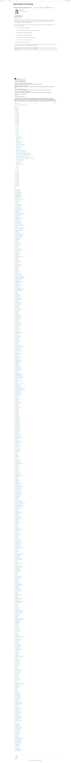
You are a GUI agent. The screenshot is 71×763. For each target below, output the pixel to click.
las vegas (16, 699)
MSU (16, 257)
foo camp (16, 310)
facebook (16, 548)
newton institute (17, 720)
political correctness (18, 225)
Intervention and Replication (21, 150)
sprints (16, 624)
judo (16, 525)
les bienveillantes (18, 703)
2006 (16, 182)
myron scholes (17, 716)
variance (16, 628)
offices (16, 614)
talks (16, 242)
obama (16, 320)
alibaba (16, 581)
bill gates (16, 513)
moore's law (17, 531)
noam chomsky (17, 488)
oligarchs (16, 615)
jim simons (17, 555)
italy (16, 413)
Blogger (40, 760)
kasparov (16, 497)
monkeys (16, 609)
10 (16, 128)
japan (16, 339)
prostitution (17, 489)
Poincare (16, 510)
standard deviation (18, 737)
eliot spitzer (17, 664)
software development (19, 505)
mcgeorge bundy (18, 708)
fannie (16, 550)
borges (16, 514)
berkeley (16, 324)
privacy (16, 358)
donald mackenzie (18, 590)
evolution (16, 243)
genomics (16, 193)
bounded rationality (18, 234)
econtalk (16, 480)
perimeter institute (18, 501)
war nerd (16, 631)
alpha (16, 432)
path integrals (17, 569)
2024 (16, 108)
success (16, 450)
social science (17, 235)
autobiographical (18, 230)
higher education (18, 218)
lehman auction (17, 702)
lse (15, 706)
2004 (16, 185)
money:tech (17, 715)
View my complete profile (24, 11)
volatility (16, 474)
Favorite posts (35, 7)
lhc (15, 560)
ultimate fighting (18, 332)
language (16, 556)
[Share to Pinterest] (36, 48)
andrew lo (16, 635)
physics (16, 189)
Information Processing (23, 4)
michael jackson (18, 711)
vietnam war (17, 472)
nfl (15, 721)
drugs (16, 592)
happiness (17, 362)
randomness (17, 732)
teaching (16, 471)
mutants (16, 415)
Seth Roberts (18, 162)
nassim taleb (17, 487)
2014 (16, 123)
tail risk (16, 428)
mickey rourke (17, 712)
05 (16, 135)
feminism (16, 551)
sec (15, 573)
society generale (18, 576)
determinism (17, 436)
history (16, 255)
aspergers (17, 386)
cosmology (17, 361)
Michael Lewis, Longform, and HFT (22, 156)
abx (15, 632)
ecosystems (17, 546)
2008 (16, 179)
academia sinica (18, 492)
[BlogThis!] (33, 48)
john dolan (17, 691)
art (15, 396)
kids (16, 268)
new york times (17, 442)
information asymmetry (19, 683)
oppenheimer (17, 366)
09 (16, 129)
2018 (16, 117)
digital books (17, 589)
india (16, 365)
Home (36, 103)
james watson (17, 602)
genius (16, 247)
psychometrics (17, 205)
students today (17, 740)
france (16, 412)
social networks (17, 369)
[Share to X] (34, 48)
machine (16, 707)
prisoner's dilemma (18, 619)
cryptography (17, 349)
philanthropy (17, 725)
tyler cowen (17, 745)
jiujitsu (16, 284)
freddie (16, 597)
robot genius (17, 449)
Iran (15, 453)
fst (15, 552)
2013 (16, 172)
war (15, 327)
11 (16, 126)
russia (16, 331)
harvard (16, 260)
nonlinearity (17, 500)
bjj (15, 293)
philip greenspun (18, 727)
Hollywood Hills (18, 147)
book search (17, 644)
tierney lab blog (17, 742)
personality (17, 357)
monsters (16, 530)
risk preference (17, 571)
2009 (16, 178)
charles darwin (17, 518)
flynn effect (17, 424)
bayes (16, 476)
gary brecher (17, 673)
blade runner (17, 378)
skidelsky (16, 622)
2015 (16, 122)
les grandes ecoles (18, 374)
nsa (15, 382)
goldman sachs (17, 345)
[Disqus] (35, 64)
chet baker (17, 543)
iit (15, 681)
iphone (16, 685)
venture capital (17, 323)
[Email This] (33, 48)
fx (15, 458)
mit (15, 564)
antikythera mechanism (19, 636)
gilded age (17, 248)
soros (16, 533)
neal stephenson (18, 567)
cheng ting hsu (17, 542)
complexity (17, 407)
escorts (16, 665)
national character (18, 610)
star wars (16, 626)
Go (15, 404)
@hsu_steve (51, 7)
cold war (16, 348)
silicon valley (17, 261)
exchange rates (17, 594)
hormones (17, 522)
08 (16, 131)
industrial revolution (18, 601)
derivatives (17, 273)
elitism (16, 240)
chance (16, 653)
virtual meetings (18, 749)
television (16, 403)
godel (16, 484)
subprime (16, 322)
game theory (17, 459)
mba (16, 606)
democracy (17, 398)
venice (16, 746)
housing (16, 319)
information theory (18, 463)
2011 (16, 175)
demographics (17, 495)
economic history (18, 278)
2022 (16, 111)
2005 (16, 184)
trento (16, 535)
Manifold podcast (42, 7)
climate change (17, 387)
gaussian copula (18, 598)
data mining (17, 434)
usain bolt (16, 451)
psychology (17, 208)
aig (15, 454)
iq (15, 226)
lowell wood (17, 704)
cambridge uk (17, 516)
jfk (15, 690)
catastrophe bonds (18, 649)
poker (16, 470)
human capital (17, 221)
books (16, 252)
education (16, 265)
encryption (17, 421)
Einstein (16, 395)
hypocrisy (16, 678)
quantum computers (18, 377)
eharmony (17, 662)
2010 (16, 176)
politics (16, 231)
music (16, 314)
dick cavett (17, 660)
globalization (17, 192)
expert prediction (18, 290)
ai (15, 202)
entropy (16, 399)
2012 (16, 173)
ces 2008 (16, 652)
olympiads (17, 568)
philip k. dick (17, 445)
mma (16, 263)
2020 (16, 114)
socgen (16, 623)
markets (16, 466)
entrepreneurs (17, 316)
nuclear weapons (18, 281)
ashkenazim (17, 433)
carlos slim (17, 648)
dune (16, 593)
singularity (17, 315)
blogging (18, 49)
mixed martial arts (18, 529)
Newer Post (16, 103)
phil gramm (17, 724)
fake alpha (17, 496)
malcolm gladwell (18, 390)
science (16, 206)
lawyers (16, 700)
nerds (16, 416)
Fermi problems (17, 360)
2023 (16, 110)
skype (16, 736)
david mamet (17, 588)
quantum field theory (18, 289)
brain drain (17, 539)
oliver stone (17, 723)
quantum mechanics (18, 227)
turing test (16, 429)
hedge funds (17, 299)
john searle (17, 695)
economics (17, 204)
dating (16, 408)
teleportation (17, 741)
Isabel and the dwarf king (20, 144)
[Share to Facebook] (35, 48)
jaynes (16, 687)
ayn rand (16, 640)
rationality (16, 491)
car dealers (17, 647)
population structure (18, 618)
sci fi (16, 259)
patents (16, 468)
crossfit (16, 420)
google (16, 297)
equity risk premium (18, 547)
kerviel (16, 526)
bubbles (16, 294)
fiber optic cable (18, 670)
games (16, 438)
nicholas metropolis (18, 611)
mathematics (17, 264)
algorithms (17, 354)
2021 (16, 113)
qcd (15, 446)
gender (16, 344)
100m (16, 509)
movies (16, 311)
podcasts (16, 217)
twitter (16, 580)
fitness (16, 371)
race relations (17, 298)
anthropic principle (18, 475)
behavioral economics (19, 277)
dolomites (16, 661)
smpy (16, 352)
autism (16, 356)
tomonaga (17, 744)
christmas (16, 341)
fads (16, 668)
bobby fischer (17, 493)
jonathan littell (17, 698)
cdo (15, 272)
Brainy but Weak (19, 141)
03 (16, 167)
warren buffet (17, 508)
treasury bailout (17, 353)
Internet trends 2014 (19, 138)
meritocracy (17, 303)
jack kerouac (17, 686)
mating (16, 605)
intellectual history (18, 256)
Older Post (55, 103)
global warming (17, 483)
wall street (17, 328)
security (16, 301)
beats (16, 643)
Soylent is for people (19, 159)
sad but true (17, 504)
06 (16, 134)
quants (16, 306)
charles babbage (18, 585)
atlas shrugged (17, 639)
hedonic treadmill (18, 381)
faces (16, 666)
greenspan (17, 677)
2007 (16, 181)
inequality (16, 462)
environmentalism (18, 437)
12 (16, 125)
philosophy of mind (18, 383)
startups (16, 219)
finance (16, 197)
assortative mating (18, 512)
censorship (17, 517)
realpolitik (16, 238)
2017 (16, 119)
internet (16, 335)
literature (16, 280)
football (16, 411)
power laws (17, 729)
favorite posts (17, 669)
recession (16, 733)
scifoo (16, 340)
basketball (17, 455)
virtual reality (17, 630)
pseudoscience (17, 394)
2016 (16, 120)
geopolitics (17, 222)
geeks (16, 400)
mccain (16, 607)
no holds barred (17, 613)
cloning (16, 586)
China (16, 200)
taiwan (16, 307)
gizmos (16, 674)
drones (16, 479)
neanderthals (17, 375)
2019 (16, 116)
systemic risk (17, 577)
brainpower (17, 196)
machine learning (18, 209)
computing (17, 282)
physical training (18, 285)
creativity (16, 521)
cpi (15, 657)
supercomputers (18, 534)
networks (16, 719)
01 (16, 170)
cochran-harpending (18, 656)
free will (16, 457)
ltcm (16, 603)
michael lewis (17, 563)
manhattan (17, 441)
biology (16, 210)
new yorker (17, 336)
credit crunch (17, 244)
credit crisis (17, 223)
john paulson (17, 694)
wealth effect (17, 750)
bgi (15, 269)
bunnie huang (17, 645)
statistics (16, 239)
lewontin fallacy (17, 559)
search (16, 572)
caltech (16, 251)
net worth (16, 391)
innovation (17, 201)
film (15, 286)
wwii (16, 370)
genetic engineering (18, 213)
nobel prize (17, 392)
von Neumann (17, 302)
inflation (16, 682)
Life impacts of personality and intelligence (23, 153)
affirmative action (18, 276)
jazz (16, 689)
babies (16, 538)
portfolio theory (17, 728)
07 (16, 132)
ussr (16, 627)
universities (17, 214)
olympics (16, 417)
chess (16, 379)
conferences (17, 318)
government (17, 373)
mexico (16, 710)
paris (16, 467)
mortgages (17, 295)
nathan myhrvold (18, 565)
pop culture (17, 419)
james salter (17, 425)
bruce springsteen (18, 584)
